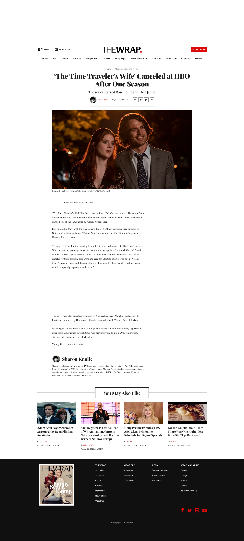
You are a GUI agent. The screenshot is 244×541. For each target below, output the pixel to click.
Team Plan (128, 475)
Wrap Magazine (190, 465)
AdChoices (157, 480)
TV (54, 58)
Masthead (99, 490)
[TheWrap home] (122, 50)
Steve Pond (174, 441)
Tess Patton (44, 441)
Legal (155, 465)
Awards (77, 58)
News (45, 58)
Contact (99, 480)
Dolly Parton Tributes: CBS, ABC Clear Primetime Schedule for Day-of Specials (143, 431)
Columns (157, 58)
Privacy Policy (158, 475)
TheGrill (105, 58)
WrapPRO (91, 58)
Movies (64, 58)
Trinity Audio (78, 203)
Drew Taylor (88, 445)
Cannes (184, 470)
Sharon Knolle (103, 100)
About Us (99, 470)
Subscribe (199, 49)
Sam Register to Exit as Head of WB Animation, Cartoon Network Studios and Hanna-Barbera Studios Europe (100, 433)
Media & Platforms (123, 69)
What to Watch (139, 58)
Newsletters (65, 49)
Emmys (184, 480)
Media (198, 58)
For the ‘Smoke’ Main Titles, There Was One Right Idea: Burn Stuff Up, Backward (186, 431)
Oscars (184, 485)
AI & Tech (171, 58)
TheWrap (100, 465)
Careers (99, 485)
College (184, 475)
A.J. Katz (130, 441)
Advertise (99, 475)
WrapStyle (120, 58)
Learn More (129, 480)
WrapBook (100, 501)
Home (108, 69)
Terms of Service (159, 470)
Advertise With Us (189, 490)
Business (186, 58)
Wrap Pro (129, 465)
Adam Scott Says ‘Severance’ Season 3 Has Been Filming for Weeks (55, 431)
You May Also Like (122, 393)
